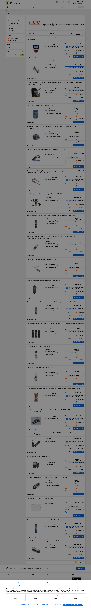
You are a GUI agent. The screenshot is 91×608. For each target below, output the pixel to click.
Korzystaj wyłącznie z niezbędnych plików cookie (35, 604)
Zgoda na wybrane (56, 604)
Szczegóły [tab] (45, 582)
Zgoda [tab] (18, 582)
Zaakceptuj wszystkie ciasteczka (73, 604)
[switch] (35, 598)
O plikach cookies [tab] (72, 582)
